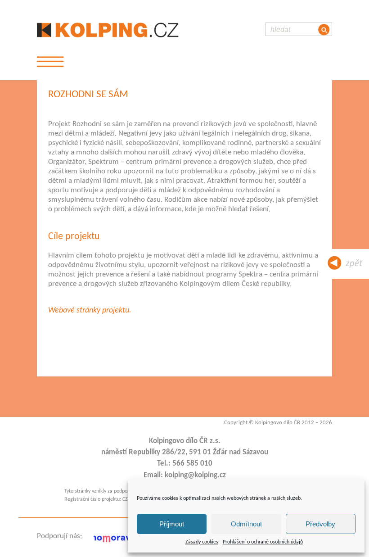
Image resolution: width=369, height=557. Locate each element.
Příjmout (171, 524)
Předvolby (320, 524)
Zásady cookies (201, 542)
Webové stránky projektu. (89, 310)
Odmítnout (246, 524)
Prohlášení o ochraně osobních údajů (263, 542)
